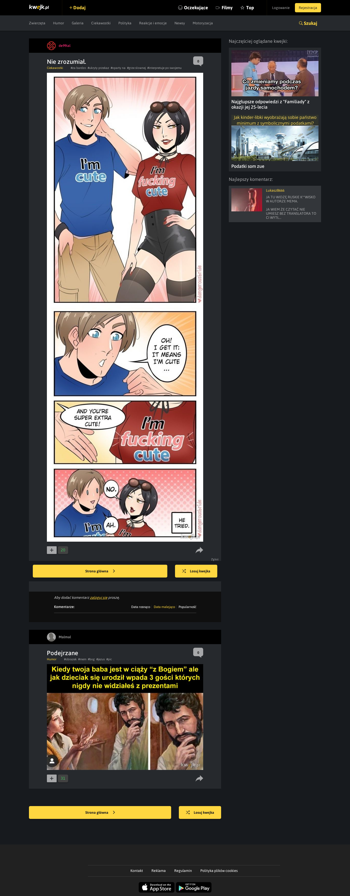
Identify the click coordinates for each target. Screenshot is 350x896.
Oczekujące (196, 7)
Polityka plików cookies (219, 871)
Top (250, 7)
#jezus (100, 659)
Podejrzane (62, 653)
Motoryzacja (203, 23)
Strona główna (97, 571)
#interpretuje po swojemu (164, 68)
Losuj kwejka (200, 571)
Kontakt (136, 871)
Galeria (78, 23)
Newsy (179, 23)
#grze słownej (136, 68)
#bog (91, 659)
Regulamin (183, 871)
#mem (82, 659)
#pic (109, 659)
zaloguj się (98, 597)
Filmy (227, 7)
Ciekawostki (101, 23)
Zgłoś (215, 559)
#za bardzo (78, 68)
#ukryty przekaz (98, 68)
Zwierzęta (37, 23)
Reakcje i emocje (153, 23)
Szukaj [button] (310, 23)
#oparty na (118, 68)
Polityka (124, 23)
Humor (58, 23)
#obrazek (70, 659)
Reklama (158, 871)
